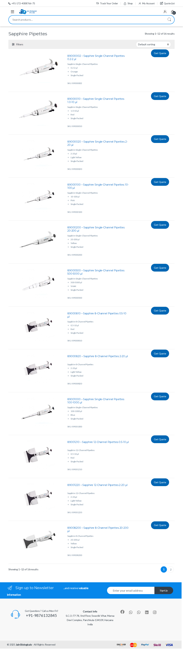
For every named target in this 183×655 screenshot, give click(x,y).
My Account (148, 3)
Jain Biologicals (24, 644)
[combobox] (86, 20)
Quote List (169, 3)
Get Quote (160, 53)
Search (169, 20)
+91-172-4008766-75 (23, 3)
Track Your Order (109, 3)
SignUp (164, 590)
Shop (130, 3)
